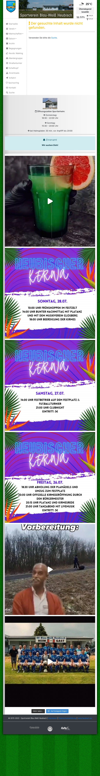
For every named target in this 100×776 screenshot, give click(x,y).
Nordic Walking (15, 53)
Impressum (52, 718)
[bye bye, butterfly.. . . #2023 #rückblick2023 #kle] (50, 661)
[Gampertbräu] (34, 728)
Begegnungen (14, 48)
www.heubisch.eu (85, 718)
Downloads (13, 73)
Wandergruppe (15, 58)
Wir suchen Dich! (50, 145)
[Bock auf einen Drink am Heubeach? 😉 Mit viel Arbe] (50, 201)
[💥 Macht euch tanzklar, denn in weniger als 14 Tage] (50, 477)
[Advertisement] (50, 755)
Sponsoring (13, 83)
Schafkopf (13, 68)
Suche (11, 92)
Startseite (13, 24)
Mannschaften (15, 33)
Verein (11, 28)
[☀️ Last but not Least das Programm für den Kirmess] (50, 293)
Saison (11, 38)
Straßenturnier (15, 63)
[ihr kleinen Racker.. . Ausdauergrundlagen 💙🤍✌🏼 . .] (50, 569)
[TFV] (11, 6)
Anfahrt (12, 78)
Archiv (11, 43)
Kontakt (12, 87)
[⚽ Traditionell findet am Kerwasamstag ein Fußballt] (50, 385)
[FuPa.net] (65, 728)
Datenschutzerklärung (67, 718)
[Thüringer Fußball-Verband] (50, 729)
